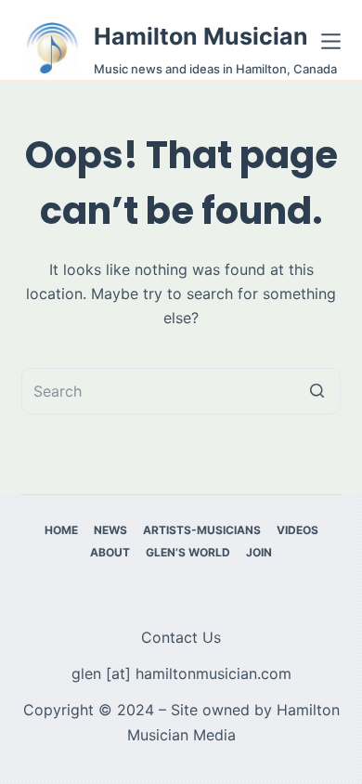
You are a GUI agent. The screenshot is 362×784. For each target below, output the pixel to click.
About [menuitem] (110, 552)
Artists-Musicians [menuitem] (202, 530)
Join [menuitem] (259, 552)
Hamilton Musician (201, 36)
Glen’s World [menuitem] (188, 552)
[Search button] (317, 391)
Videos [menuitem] (297, 530)
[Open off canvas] (331, 41)
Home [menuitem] (61, 530)
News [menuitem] (110, 530)
